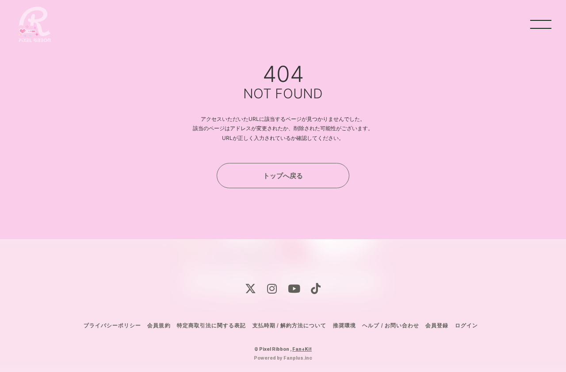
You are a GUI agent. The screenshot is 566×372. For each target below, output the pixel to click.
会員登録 (436, 325)
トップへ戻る (283, 175)
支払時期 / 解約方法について (289, 325)
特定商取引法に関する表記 (211, 325)
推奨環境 (344, 325)
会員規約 (158, 325)
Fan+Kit (302, 349)
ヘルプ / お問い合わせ (390, 325)
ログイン (466, 325)
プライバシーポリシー (112, 325)
